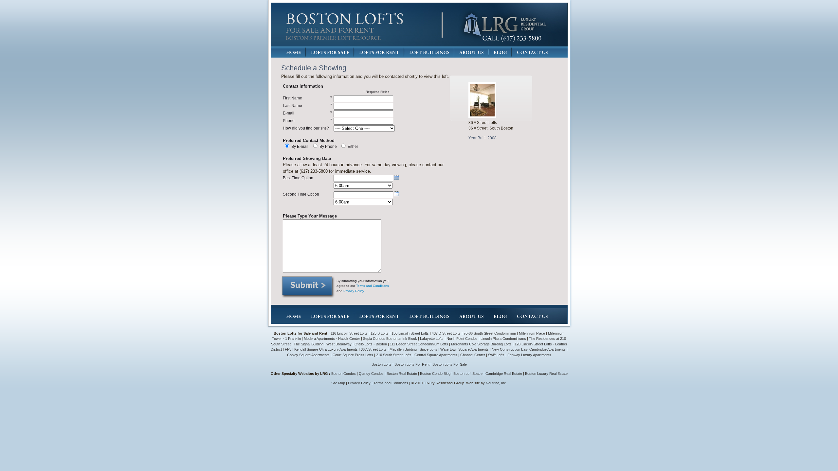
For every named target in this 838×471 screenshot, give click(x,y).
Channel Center (472, 355)
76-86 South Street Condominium (490, 333)
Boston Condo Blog (435, 373)
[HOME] (293, 52)
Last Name (292, 105)
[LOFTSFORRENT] (379, 52)
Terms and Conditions (372, 286)
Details (483, 149)
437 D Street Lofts (446, 333)
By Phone (328, 146)
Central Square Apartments (435, 355)
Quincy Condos (371, 373)
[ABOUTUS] (471, 52)
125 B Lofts (380, 333)
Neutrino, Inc (496, 383)
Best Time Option (298, 178)
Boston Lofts (382, 364)
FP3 (288, 349)
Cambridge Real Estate (503, 373)
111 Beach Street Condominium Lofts (419, 344)
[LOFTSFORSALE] (330, 52)
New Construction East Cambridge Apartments (529, 349)
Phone (289, 120)
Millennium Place (532, 333)
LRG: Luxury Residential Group (504, 25)
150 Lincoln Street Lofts (410, 333)
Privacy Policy (353, 291)
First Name (292, 98)
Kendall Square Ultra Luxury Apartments (326, 349)
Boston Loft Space (468, 373)
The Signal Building (308, 344)
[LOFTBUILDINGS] (429, 52)
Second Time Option (301, 194)
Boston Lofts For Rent (411, 364)
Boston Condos (343, 373)
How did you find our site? (306, 128)
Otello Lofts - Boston (371, 344)
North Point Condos (462, 338)
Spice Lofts (428, 349)
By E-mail (299, 146)
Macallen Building (403, 349)
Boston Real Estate (402, 373)
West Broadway (339, 344)
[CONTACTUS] (532, 52)
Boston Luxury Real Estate (546, 373)
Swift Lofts (496, 355)
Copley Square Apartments (308, 355)
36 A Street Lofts (374, 349)
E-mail (288, 113)
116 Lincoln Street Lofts (349, 333)
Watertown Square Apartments (464, 349)
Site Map (338, 383)
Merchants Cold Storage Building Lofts (481, 344)
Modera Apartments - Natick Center (332, 338)
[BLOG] (500, 52)
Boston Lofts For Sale (449, 364)
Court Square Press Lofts (353, 355)
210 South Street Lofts (393, 355)
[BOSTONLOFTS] (345, 19)
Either (353, 146)
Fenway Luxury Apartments (529, 355)
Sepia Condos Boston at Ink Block (390, 338)
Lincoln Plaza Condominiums (503, 338)
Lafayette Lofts (432, 338)
